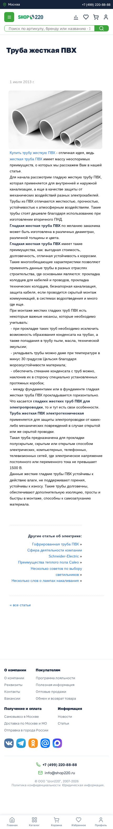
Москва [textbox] (14, 4)
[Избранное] (86, 17)
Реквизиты (13, 685)
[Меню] (9, 17)
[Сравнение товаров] (76, 17)
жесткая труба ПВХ (26, 159)
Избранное (78, 825)
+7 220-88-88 (96, 5)
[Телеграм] (21, 743)
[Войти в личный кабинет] (106, 17)
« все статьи (20, 605)
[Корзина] (96, 17)
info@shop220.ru (60, 772)
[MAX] (57, 743)
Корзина (56, 825)
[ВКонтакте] (9, 743)
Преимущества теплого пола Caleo (49, 562)
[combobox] (24, 4)
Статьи (63, 723)
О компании (14, 678)
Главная (12, 825)
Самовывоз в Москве (21, 716)
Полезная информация (55, 685)
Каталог (34, 825)
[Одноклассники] (33, 743)
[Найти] (101, 28)
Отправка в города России (26, 730)
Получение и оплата (23, 708)
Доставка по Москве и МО (25, 723)
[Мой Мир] (45, 743)
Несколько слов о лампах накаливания (45, 580)
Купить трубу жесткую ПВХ (32, 153)
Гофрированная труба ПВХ (55, 544)
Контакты (12, 691)
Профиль (101, 825)
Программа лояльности (55, 678)
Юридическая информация (83, 785)
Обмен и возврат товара (56, 698)
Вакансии (12, 698)
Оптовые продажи (51, 691)
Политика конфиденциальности (36, 785)
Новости (65, 716)
